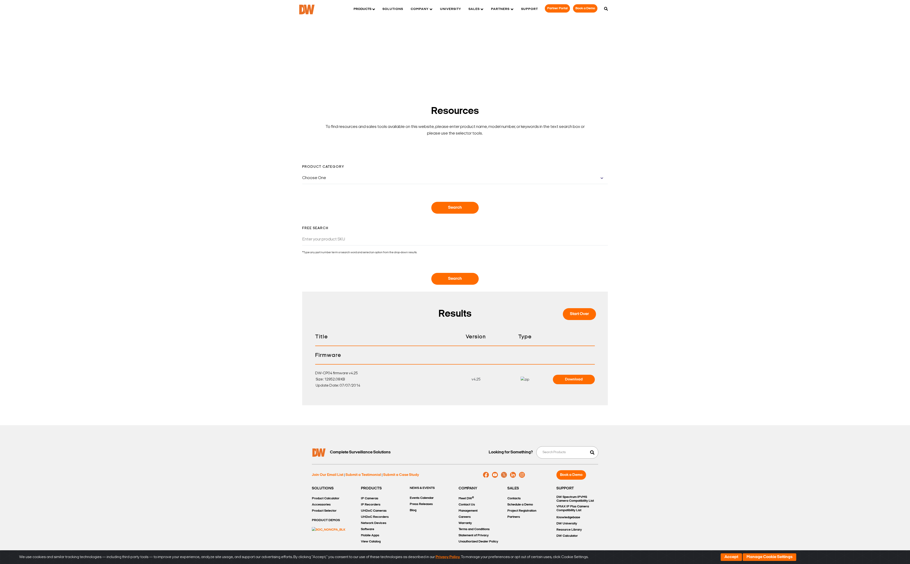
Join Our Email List (327, 475)
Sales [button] (474, 9)
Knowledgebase (568, 517)
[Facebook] (486, 475)
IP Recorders (370, 504)
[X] (504, 475)
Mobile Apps (370, 535)
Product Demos (326, 520)
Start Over (579, 314)
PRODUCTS (371, 488)
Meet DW (466, 498)
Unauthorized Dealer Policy (478, 541)
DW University (566, 523)
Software (367, 529)
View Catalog (371, 541)
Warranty (465, 523)
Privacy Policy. (448, 557)
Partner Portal (557, 8)
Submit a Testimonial (363, 475)
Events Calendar (422, 498)
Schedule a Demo (520, 504)
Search (455, 208)
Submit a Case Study (401, 475)
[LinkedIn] (513, 475)
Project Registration (521, 511)
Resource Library (569, 530)
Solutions (392, 9)
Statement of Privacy (474, 535)
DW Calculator (567, 536)
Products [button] (362, 9)
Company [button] (419, 9)
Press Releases (421, 504)
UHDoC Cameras (374, 511)
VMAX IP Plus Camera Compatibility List (572, 508)
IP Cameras (369, 498)
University (450, 9)
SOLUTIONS (323, 488)
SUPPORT (565, 488)
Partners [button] (500, 9)
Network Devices (373, 523)
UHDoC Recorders (375, 517)
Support (529, 9)
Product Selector (324, 511)
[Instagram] (522, 475)
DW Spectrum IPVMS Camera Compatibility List (575, 499)
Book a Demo (585, 8)
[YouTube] (495, 475)
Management (468, 511)
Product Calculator (325, 498)
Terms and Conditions (474, 529)
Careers (465, 517)
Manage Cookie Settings (769, 557)
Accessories (321, 504)
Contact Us (467, 504)
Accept (731, 557)
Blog (413, 510)
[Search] (606, 9)
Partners (513, 517)
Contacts (514, 498)
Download (574, 379)
